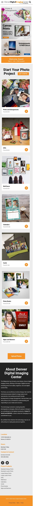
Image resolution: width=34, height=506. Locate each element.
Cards (2, 484)
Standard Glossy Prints (7, 469)
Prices (22, 502)
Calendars (3, 482)
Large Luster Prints (6, 475)
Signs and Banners (6, 488)
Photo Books (4, 486)
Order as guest (21, 61)
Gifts (2, 477)
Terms (18, 502)
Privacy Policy (12, 502)
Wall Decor (4, 479)
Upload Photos (16, 356)
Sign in (10, 61)
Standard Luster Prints (7, 471)
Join (14, 61)
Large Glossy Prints (6, 473)
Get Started (23, 73)
